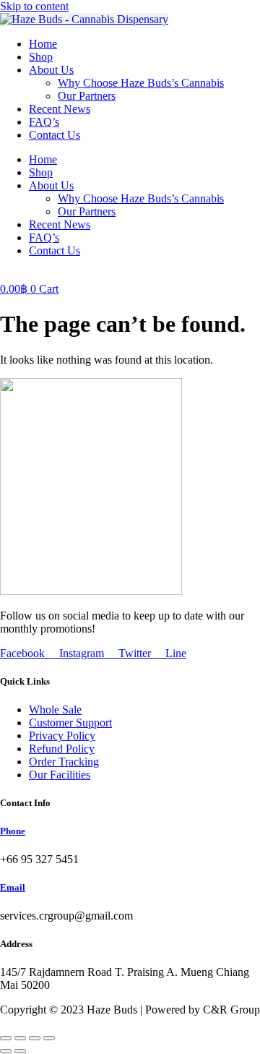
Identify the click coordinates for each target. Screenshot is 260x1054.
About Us (51, 70)
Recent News (59, 109)
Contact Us (54, 135)
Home (43, 44)
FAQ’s (44, 122)
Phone (12, 831)
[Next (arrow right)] (20, 1051)
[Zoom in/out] (6, 1038)
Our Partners (87, 96)
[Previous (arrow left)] (6, 1051)
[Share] (34, 1038)
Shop (41, 57)
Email (12, 887)
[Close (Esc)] (49, 1038)
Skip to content (34, 6)
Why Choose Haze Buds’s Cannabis (141, 83)
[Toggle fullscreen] (20, 1038)
